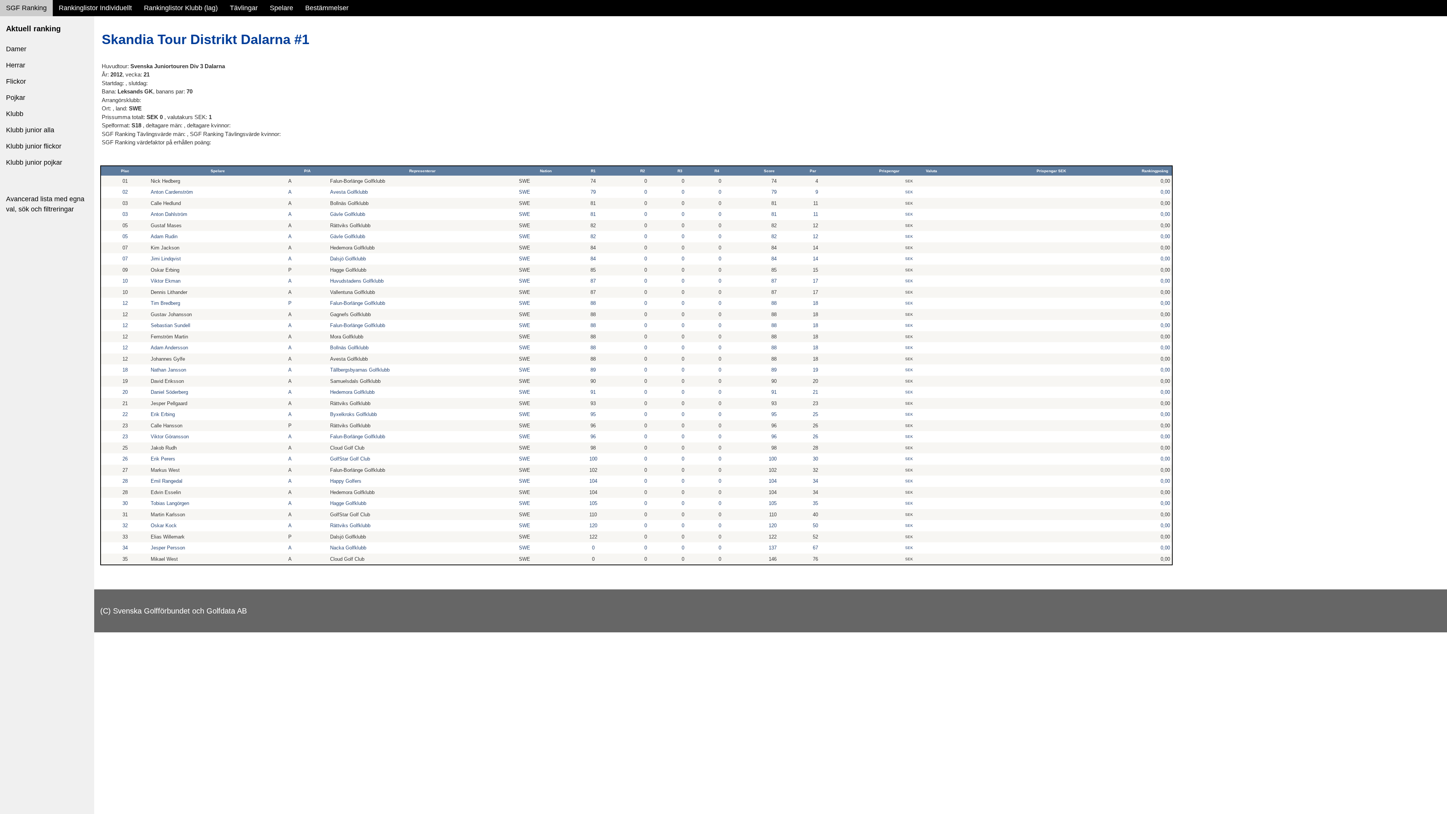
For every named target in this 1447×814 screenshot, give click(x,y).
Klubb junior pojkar (34, 162)
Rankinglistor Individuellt (95, 8)
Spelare (281, 8)
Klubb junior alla (30, 130)
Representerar (422, 171)
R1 (593, 171)
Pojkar (15, 97)
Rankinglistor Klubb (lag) (181, 8)
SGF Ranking (26, 8)
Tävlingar (244, 8)
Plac (125, 171)
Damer (16, 49)
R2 (642, 171)
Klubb (14, 114)
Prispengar (889, 171)
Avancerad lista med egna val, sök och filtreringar (45, 204)
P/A (307, 171)
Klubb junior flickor (33, 146)
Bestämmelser (327, 8)
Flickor (16, 81)
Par (813, 171)
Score (769, 171)
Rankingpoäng (1155, 171)
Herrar (15, 65)
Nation (546, 171)
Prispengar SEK (1051, 171)
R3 (680, 171)
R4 (716, 171)
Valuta (931, 171)
